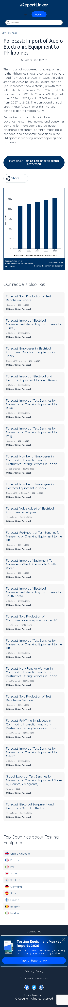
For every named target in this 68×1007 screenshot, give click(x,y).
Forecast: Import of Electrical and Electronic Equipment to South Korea (31, 378)
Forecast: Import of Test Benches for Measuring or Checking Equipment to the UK (34, 644)
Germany (16, 886)
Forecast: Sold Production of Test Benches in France (28, 298)
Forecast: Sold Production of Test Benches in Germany (28, 698)
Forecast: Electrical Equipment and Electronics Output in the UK (30, 806)
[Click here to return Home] (34, 4)
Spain (13, 893)
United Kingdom (20, 853)
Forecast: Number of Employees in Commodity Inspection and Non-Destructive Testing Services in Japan (31, 460)
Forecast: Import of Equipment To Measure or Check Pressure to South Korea (31, 564)
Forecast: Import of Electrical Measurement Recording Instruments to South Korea (33, 592)
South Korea (18, 880)
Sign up (39, 14)
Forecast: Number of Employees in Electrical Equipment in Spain (30, 486)
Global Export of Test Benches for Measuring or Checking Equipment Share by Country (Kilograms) (34, 780)
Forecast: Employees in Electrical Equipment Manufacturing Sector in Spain (30, 352)
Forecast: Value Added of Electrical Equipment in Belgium (30, 510)
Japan (14, 873)
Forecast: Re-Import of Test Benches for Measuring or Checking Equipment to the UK (34, 536)
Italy (12, 866)
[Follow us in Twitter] (34, 988)
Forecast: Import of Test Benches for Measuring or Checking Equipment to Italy (31, 432)
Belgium (15, 906)
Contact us (34, 931)
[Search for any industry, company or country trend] (8, 22)
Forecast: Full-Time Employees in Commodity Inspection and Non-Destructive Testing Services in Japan (31, 724)
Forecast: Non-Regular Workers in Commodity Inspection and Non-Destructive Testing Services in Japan (31, 672)
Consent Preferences (34, 978)
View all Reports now (34, 960)
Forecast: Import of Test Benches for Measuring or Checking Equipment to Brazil (31, 404)
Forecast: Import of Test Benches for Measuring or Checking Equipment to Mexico (31, 752)
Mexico (14, 913)
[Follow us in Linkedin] (41, 988)
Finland (14, 900)
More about (34, 162)
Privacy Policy (34, 971)
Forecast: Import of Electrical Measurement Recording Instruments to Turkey (33, 324)
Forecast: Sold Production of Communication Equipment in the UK (31, 618)
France (14, 860)
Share (15, 178)
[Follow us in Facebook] (26, 988)
